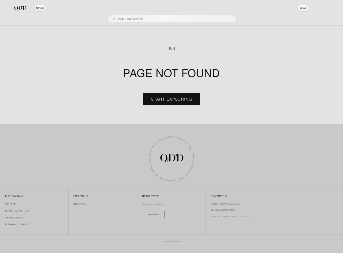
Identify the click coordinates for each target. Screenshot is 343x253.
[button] (40, 8)
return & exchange (17, 224)
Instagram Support (223, 209)
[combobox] (174, 18)
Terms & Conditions (17, 210)
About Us (10, 203)
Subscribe (153, 214)
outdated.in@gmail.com (226, 203)
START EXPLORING (171, 99)
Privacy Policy (14, 217)
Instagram (79, 203)
